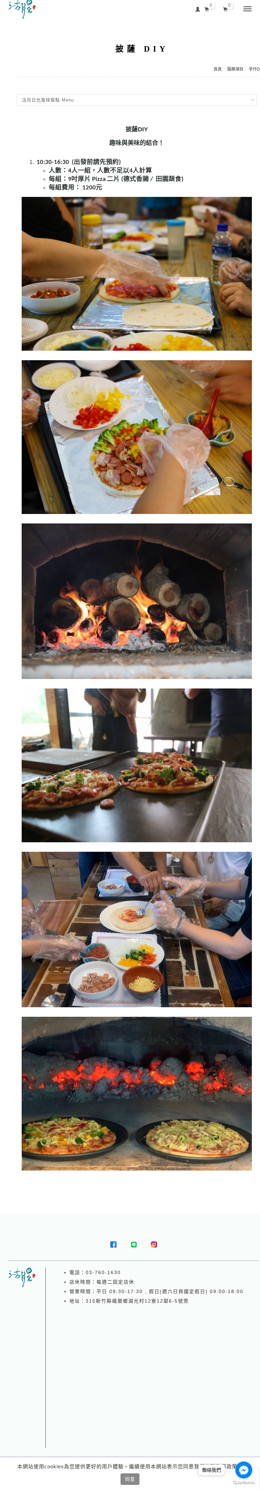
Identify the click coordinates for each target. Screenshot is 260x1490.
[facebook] (113, 1244)
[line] (134, 1244)
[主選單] (247, 9)
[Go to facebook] (243, 1469)
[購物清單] (225, 8)
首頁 (218, 69)
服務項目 (235, 69)
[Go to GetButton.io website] (244, 1483)
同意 (130, 1479)
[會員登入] (197, 8)
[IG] (154, 1244)
